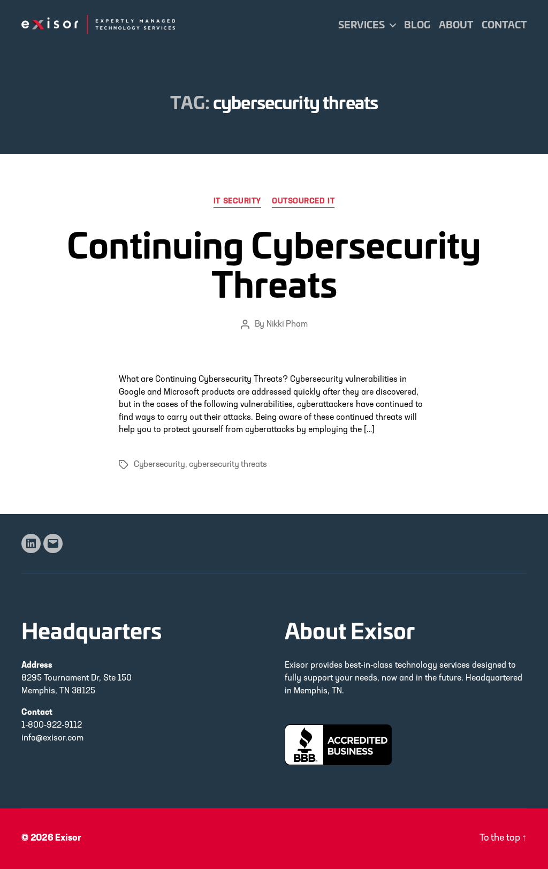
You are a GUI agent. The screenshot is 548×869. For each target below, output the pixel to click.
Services (361, 25)
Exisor (68, 838)
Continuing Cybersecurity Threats (274, 262)
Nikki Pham (287, 324)
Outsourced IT (303, 202)
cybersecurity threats (228, 464)
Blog (417, 25)
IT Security (237, 202)
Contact (504, 25)
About (456, 25)
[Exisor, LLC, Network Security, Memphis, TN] (338, 744)
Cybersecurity (159, 464)
